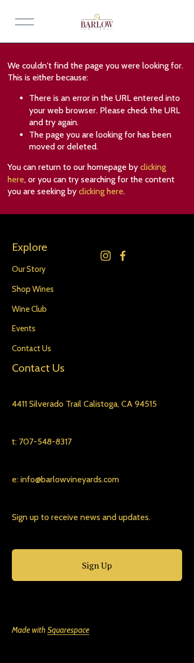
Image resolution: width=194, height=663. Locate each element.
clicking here (101, 191)
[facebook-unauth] (122, 255)
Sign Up (97, 565)
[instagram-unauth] (105, 255)
